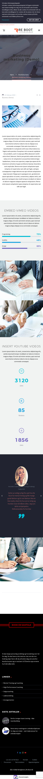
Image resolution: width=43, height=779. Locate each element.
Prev (7, 598)
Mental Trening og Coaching (13, 683)
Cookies (34, 760)
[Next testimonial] (41, 495)
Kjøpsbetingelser (34, 762)
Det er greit (34, 20)
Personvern (7, 762)
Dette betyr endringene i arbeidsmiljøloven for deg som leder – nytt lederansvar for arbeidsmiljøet (25, 731)
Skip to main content (7, 25)
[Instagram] (23, 752)
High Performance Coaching (13, 687)
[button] (21, 117)
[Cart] (4, 30)
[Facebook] (17, 752)
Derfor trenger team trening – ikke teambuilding (22, 719)
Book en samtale (21, 625)
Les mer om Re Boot (12, 760)
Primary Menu (39, 30)
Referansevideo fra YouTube (21, 509)
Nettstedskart (19, 762)
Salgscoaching (8, 691)
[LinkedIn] (20, 752)
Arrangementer (8, 700)
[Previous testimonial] (2, 495)
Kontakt (25, 760)
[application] (21, 116)
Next (36, 598)
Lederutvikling (8, 696)
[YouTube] (25, 752)
